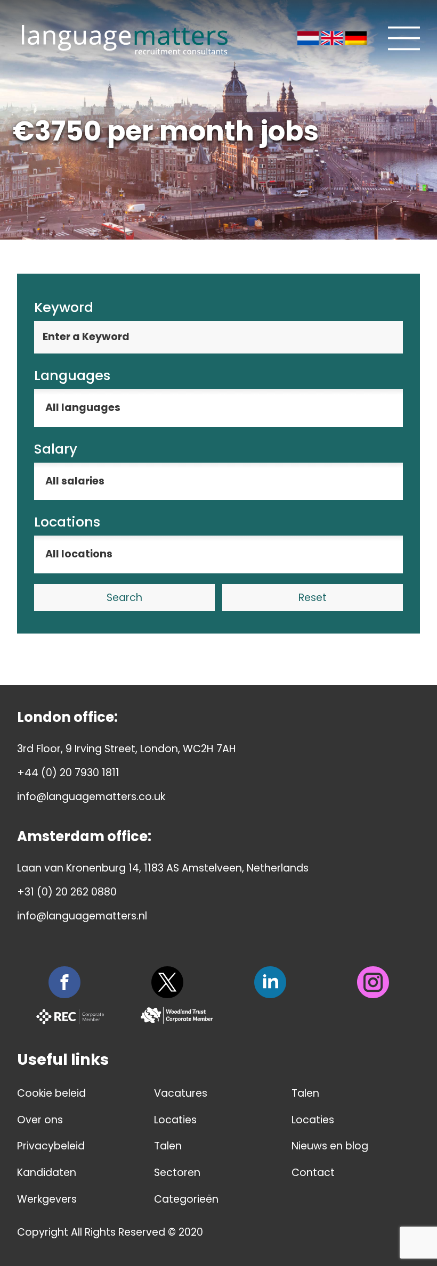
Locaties (175, 1120)
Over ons (40, 1120)
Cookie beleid (51, 1093)
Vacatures (180, 1093)
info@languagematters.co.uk (91, 797)
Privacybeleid (51, 1146)
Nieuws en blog (330, 1146)
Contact (313, 1172)
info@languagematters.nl (82, 916)
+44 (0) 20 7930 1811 (68, 773)
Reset (312, 597)
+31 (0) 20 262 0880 (67, 892)
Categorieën (186, 1199)
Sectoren (177, 1172)
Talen (168, 1146)
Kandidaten (46, 1172)
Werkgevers (47, 1199)
